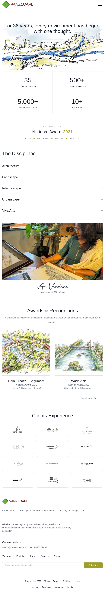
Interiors (36, 510)
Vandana (6, 556)
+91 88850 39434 (38, 547)
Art (83, 510)
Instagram (58, 587)
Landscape (23, 510)
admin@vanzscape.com (14, 547)
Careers (45, 556)
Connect (58, 556)
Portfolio (20, 556)
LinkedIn (69, 587)
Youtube (35, 587)
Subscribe (93, 565)
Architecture (8, 510)
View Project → (26, 352)
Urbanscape (50, 510)
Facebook (46, 587)
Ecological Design (69, 510)
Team (32, 556)
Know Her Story (52, 251)
